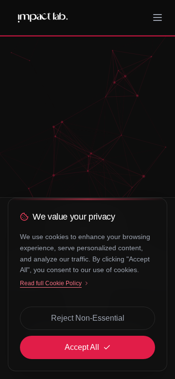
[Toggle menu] (157, 17)
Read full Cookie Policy (51, 283)
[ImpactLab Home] (43, 17)
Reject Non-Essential (87, 318)
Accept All (82, 347)
